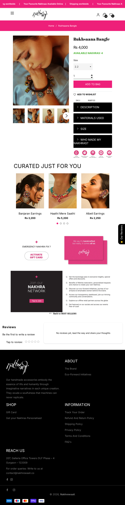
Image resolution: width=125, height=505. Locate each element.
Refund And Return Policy (79, 418)
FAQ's (68, 441)
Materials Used (92, 118)
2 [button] (61, 223)
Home (51, 25)
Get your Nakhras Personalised (24, 418)
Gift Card (11, 412)
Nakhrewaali (67, 494)
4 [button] (67, 223)
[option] (30, 199)
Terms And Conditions (77, 435)
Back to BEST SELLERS (64, 313)
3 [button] (64, 223)
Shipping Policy (74, 424)
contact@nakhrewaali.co (20, 472)
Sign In (98, 15)
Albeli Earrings (95, 213)
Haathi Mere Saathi (62, 213)
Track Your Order (75, 412)
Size (75, 60)
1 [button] (57, 223)
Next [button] (66, 116)
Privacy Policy (73, 429)
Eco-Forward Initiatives (78, 374)
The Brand (71, 368)
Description (89, 107)
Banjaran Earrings (30, 213)
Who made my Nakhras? (87, 141)
